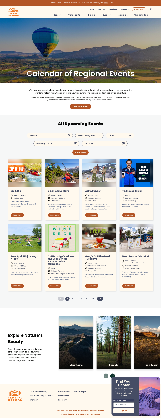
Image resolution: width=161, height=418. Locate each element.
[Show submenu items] (61, 15)
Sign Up (124, 411)
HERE (106, 3)
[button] (106, 376)
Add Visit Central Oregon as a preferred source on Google (80, 411)
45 (93, 298)
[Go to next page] (100, 299)
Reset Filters (80, 152)
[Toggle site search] (151, 9)
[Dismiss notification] (112, 2)
